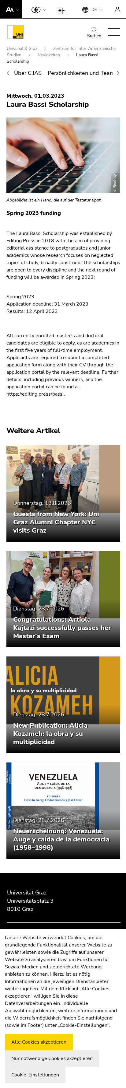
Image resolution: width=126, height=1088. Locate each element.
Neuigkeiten (49, 55)
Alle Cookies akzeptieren (38, 1042)
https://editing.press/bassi (35, 394)
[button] (11, 9)
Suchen (94, 36)
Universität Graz (22, 48)
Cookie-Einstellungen (35, 1075)
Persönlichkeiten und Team (81, 73)
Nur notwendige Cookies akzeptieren (52, 1058)
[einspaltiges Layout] (63, 9)
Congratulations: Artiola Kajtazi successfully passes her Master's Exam (62, 628)
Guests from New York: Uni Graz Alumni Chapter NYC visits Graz (56, 522)
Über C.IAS (28, 73)
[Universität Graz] (15, 33)
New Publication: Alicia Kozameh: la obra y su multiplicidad (50, 734)
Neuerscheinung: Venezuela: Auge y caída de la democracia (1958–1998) (61, 839)
